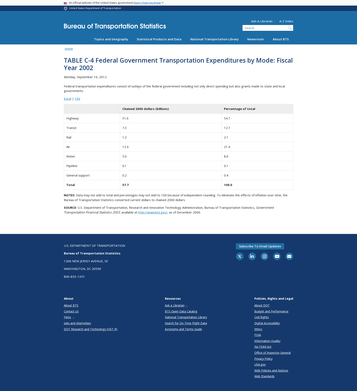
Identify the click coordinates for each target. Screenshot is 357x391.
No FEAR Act (262, 347)
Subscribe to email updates (260, 246)
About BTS (281, 39)
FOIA (257, 335)
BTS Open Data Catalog (181, 311)
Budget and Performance (271, 311)
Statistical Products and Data (159, 39)
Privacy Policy (263, 359)
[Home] (115, 27)
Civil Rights (261, 317)
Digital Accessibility (267, 323)
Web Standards (264, 376)
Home (69, 49)
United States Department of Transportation (95, 8)
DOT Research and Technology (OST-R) (90, 329)
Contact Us (71, 311)
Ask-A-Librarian (262, 21)
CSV (77, 99)
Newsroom (255, 39)
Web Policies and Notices (271, 370)
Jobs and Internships (77, 323)
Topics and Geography (111, 39)
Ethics (258, 329)
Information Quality (267, 341)
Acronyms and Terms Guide (183, 329)
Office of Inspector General (272, 353)
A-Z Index (286, 21)
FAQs (67, 317)
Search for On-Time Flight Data (186, 323)
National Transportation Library (214, 39)
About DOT (262, 305)
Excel (67, 99)
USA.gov (260, 364)
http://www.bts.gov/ (152, 212)
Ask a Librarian (174, 305)
